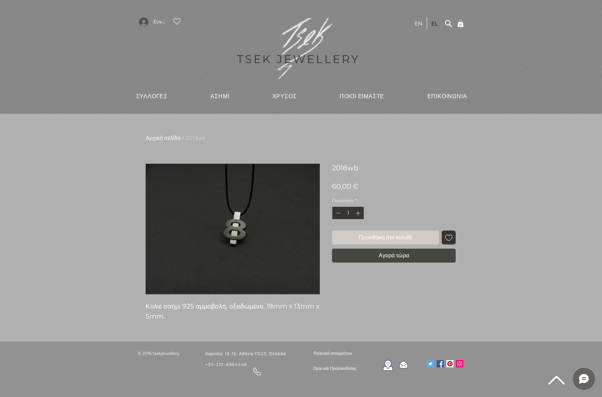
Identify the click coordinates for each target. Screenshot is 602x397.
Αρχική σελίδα (163, 138)
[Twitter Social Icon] (430, 363)
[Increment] (358, 213)
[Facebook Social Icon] (440, 363)
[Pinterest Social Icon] (450, 363)
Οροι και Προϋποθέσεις (335, 368)
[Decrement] (337, 213)
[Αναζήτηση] (448, 23)
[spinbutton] (348, 213)
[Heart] (176, 21)
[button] (152, 96)
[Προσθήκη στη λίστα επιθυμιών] (449, 237)
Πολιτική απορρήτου (333, 353)
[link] (460, 23)
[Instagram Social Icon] (459, 363)
